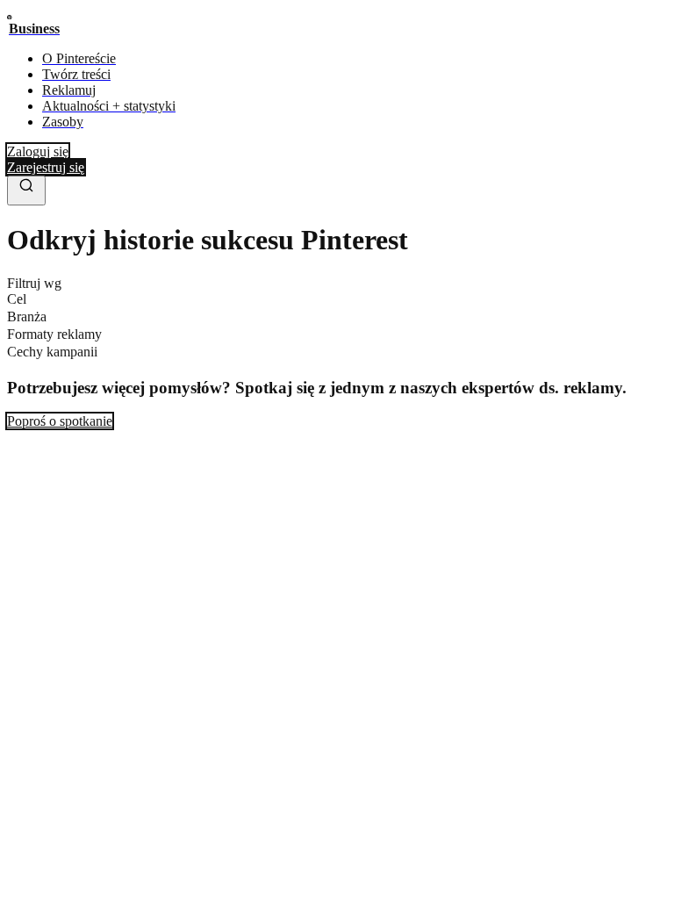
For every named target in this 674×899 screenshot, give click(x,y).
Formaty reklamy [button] (54, 334)
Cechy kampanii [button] (52, 351)
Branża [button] (27, 316)
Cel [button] (16, 298)
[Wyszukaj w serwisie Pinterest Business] (26, 190)
